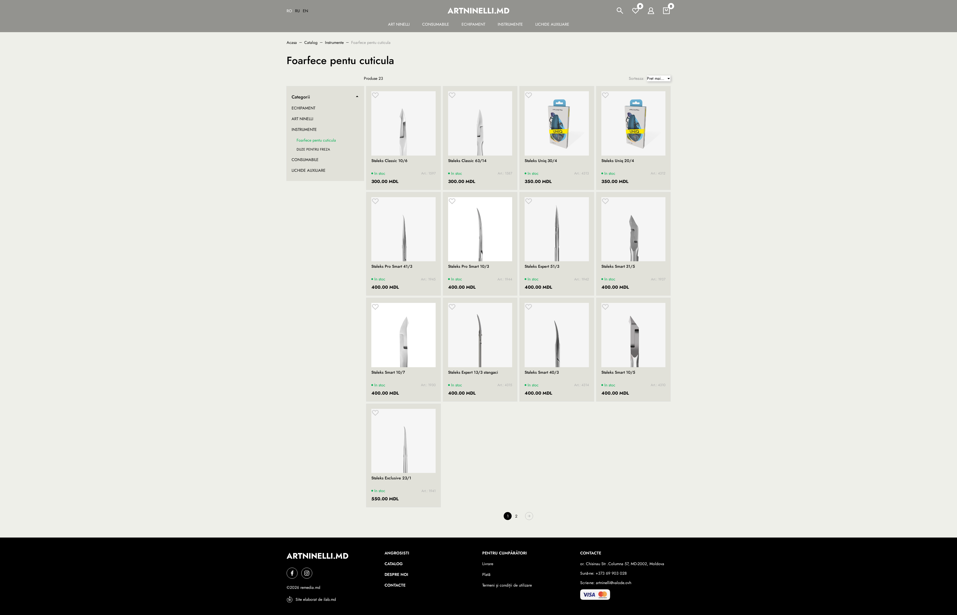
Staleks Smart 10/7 (388, 372)
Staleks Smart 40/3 (542, 372)
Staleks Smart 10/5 (618, 372)
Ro (289, 11)
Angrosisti (397, 553)
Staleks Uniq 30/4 (541, 161)
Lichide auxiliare (552, 24)
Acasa (292, 42)
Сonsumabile (435, 24)
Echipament (473, 24)
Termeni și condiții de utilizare (507, 585)
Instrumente (510, 24)
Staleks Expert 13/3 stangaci (473, 372)
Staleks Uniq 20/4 (617, 161)
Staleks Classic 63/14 (467, 161)
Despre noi (396, 574)
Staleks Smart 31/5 (618, 266)
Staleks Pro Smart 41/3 (391, 266)
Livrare (487, 564)
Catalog (311, 42)
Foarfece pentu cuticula (316, 140)
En (305, 11)
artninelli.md (478, 10)
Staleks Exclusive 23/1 (391, 478)
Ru (297, 11)
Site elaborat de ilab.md (316, 599)
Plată (486, 574)
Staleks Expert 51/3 (542, 266)
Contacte (395, 585)
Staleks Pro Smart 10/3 (468, 266)
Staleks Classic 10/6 (389, 161)
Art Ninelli (399, 24)
